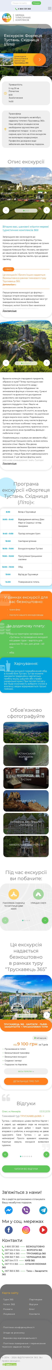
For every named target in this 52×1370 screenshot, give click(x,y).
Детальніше (9, 284)
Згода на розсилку (14, 1333)
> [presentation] (45, 920)
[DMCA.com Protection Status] (9, 1364)
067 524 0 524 (12, 1250)
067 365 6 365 (12, 1271)
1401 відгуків (41, 1038)
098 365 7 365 (12, 1257)
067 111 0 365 (11, 1264)
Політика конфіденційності (19, 1327)
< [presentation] (5, 920)
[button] (23, 920)
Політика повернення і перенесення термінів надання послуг (24, 1345)
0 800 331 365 (24, 9)
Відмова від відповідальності (20, 1338)
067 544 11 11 (11, 1260)
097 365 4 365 (12, 1253)
